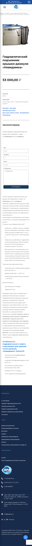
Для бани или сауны (9, 110)
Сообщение (7, 168)
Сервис (3, 434)
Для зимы (6, 108)
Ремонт (3, 442)
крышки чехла (17, 335)
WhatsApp (8, 136)
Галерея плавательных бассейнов (12, 412)
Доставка (4, 431)
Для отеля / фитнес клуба (11, 112)
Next (27, 33)
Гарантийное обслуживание (10, 439)
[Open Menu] (4, 7)
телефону (20, 136)
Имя (4, 147)
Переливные (6, 115)
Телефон (6, 154)
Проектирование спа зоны (10, 428)
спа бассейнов (19, 355)
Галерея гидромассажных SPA (11, 403)
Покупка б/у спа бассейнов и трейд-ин (13, 445)
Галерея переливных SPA (9, 409)
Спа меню (4, 414)
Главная (2, 13)
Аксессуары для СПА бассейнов (19, 13)
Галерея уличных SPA (8, 406)
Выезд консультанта (7, 425)
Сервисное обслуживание (9, 436)
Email (5, 161)
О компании (5, 401)
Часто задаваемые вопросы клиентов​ (13, 460)
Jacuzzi (16, 360)
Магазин (7, 13)
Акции (3, 457)
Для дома (13, 108)
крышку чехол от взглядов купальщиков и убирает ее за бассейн (16, 316)
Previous (5, 33)
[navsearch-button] (29, 2)
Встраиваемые (24, 112)
